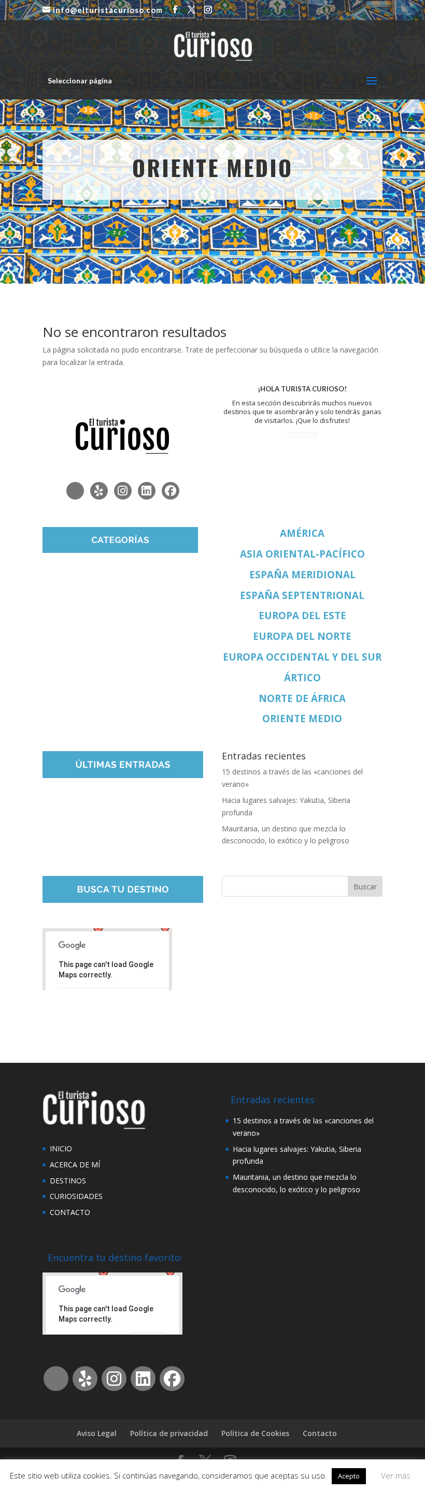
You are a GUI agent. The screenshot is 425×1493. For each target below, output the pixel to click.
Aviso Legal (97, 1433)
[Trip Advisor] (75, 491)
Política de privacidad (169, 1433)
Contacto (320, 1433)
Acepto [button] (349, 1476)
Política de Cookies (255, 1433)
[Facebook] (170, 491)
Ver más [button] (395, 1475)
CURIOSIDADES (76, 1196)
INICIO (61, 1148)
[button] (165, 929)
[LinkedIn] (146, 491)
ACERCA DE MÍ (75, 1164)
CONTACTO (70, 1212)
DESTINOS (68, 1180)
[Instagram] (123, 491)
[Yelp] (99, 491)
